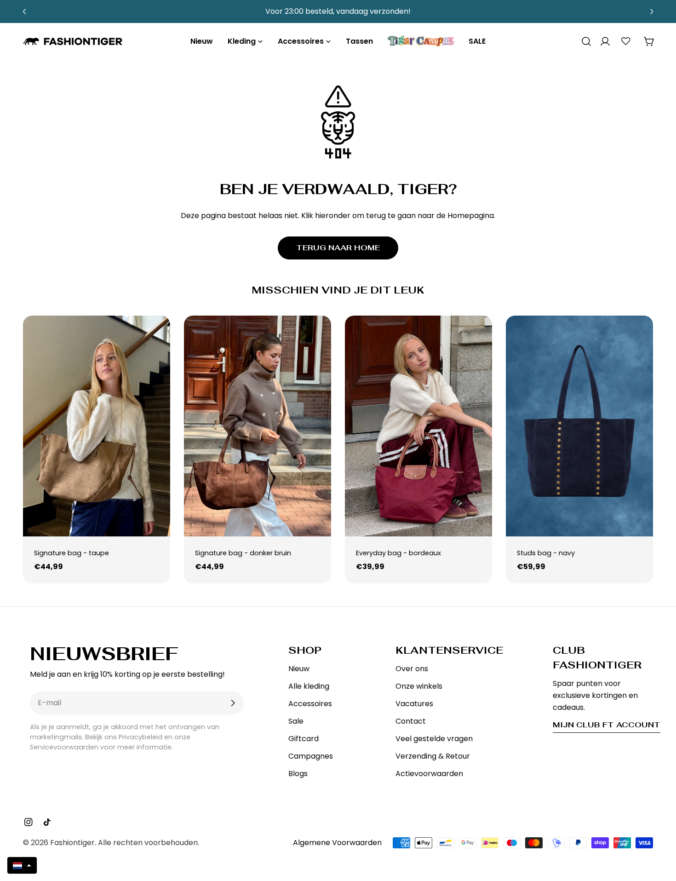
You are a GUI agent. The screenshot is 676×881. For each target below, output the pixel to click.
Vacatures (414, 703)
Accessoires (310, 703)
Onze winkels (418, 686)
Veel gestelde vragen (434, 738)
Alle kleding (308, 686)
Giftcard (303, 738)
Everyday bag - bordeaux (398, 553)
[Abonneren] (233, 703)
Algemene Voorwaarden (337, 842)
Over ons (411, 668)
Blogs (298, 773)
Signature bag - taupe (71, 553)
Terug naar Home (338, 248)
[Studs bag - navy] (579, 426)
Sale (296, 721)
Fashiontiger (72, 842)
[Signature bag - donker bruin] (257, 426)
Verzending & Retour (432, 756)
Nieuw (298, 668)
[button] (22, 865)
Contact (410, 721)
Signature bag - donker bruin (243, 553)
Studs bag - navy (546, 553)
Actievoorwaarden (429, 773)
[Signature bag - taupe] (96, 426)
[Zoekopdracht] (583, 41)
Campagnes (310, 756)
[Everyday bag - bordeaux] (418, 426)
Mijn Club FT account (606, 725)
